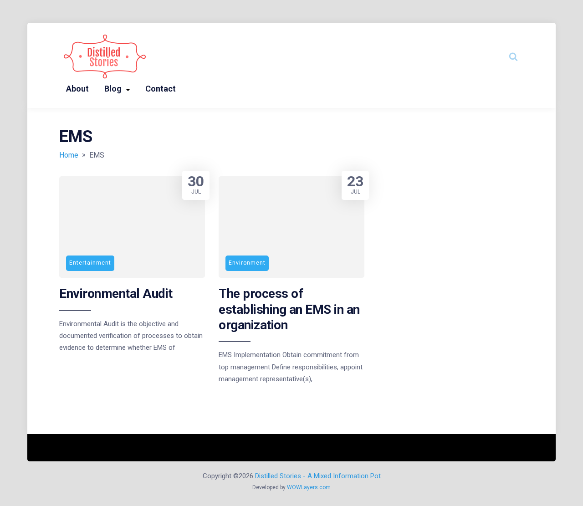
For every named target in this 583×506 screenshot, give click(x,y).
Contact (160, 88)
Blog (113, 88)
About (77, 88)
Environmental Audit (116, 293)
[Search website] (513, 56)
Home (68, 155)
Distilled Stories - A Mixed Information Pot (318, 476)
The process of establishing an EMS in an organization (289, 309)
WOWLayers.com (309, 487)
